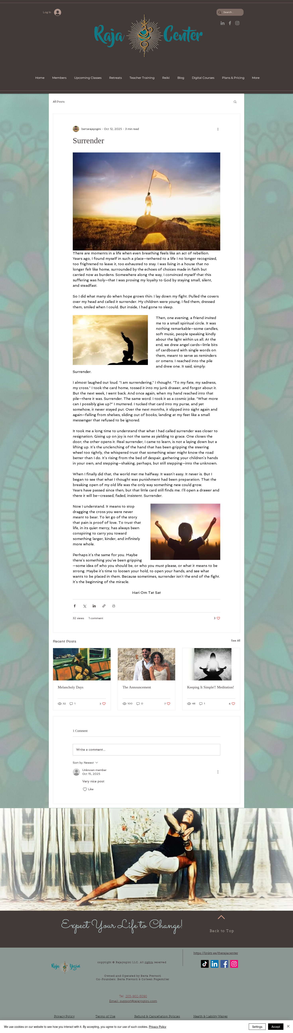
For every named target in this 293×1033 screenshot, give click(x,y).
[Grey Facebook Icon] (230, 23)
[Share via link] (104, 606)
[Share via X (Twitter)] (84, 606)
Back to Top (222, 931)
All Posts (59, 101)
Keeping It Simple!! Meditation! (210, 687)
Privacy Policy (157, 1027)
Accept (275, 1027)
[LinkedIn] (222, 23)
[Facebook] (224, 964)
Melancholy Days (70, 687)
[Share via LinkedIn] (94, 606)
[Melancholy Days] (82, 664)
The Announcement (137, 687)
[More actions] (217, 129)
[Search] (240, 47)
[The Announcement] (146, 664)
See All (235, 640)
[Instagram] (234, 964)
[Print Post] (114, 606)
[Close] (288, 1026)
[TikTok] (205, 964)
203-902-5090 (136, 996)
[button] (235, 101)
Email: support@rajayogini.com (133, 1001)
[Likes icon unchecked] (85, 789)
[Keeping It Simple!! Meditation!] (211, 664)
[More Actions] (217, 772)
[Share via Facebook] (75, 606)
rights (149, 962)
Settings (257, 1027)
